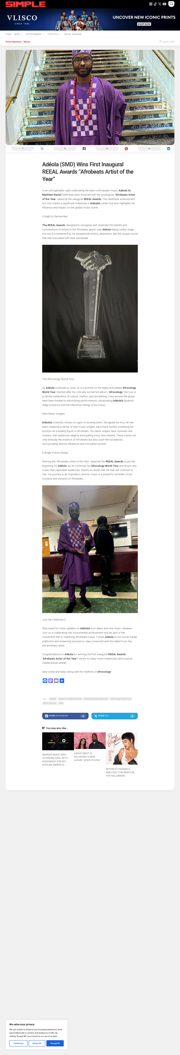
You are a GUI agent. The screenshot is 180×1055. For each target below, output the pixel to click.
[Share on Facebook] (69, 148)
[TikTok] (155, 4)
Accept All (55, 1043)
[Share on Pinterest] (111, 148)
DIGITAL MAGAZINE (73, 34)
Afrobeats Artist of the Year (96, 699)
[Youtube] (164, 4)
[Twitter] (159, 4)
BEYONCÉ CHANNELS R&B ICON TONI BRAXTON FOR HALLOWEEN (120, 772)
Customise (18, 1043)
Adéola (53, 699)
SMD (61, 703)
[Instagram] (150, 4)
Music (27, 41)
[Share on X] (27, 148)
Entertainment (14, 41)
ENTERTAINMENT (34, 34)
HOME (8, 34)
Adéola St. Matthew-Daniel (69, 699)
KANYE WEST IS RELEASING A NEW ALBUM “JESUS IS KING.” (87, 756)
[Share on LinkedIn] (153, 148)
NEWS (17, 34)
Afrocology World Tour (121, 699)
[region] (37, 1034)
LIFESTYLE (53, 34)
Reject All (37, 1043)
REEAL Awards (49, 703)
